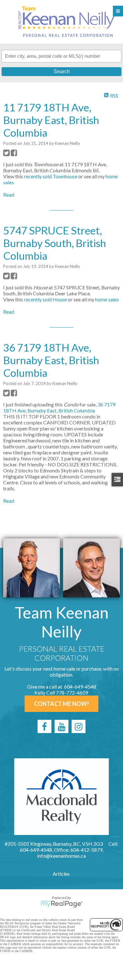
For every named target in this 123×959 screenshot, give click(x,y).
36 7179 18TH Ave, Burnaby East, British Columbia (59, 407)
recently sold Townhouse (50, 176)
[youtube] (61, 726)
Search (62, 71)
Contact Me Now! (61, 703)
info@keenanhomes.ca (61, 856)
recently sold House (45, 299)
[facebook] (44, 726)
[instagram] (78, 726)
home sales (107, 299)
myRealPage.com (61, 904)
